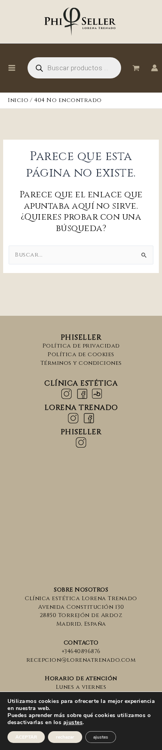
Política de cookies (81, 354)
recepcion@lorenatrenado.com (81, 660)
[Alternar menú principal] (12, 68)
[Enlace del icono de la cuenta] (154, 67)
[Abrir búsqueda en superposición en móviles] (74, 67)
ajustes (73, 722)
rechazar (65, 737)
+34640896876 (81, 651)
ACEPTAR (26, 737)
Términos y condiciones (81, 363)
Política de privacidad (81, 346)
